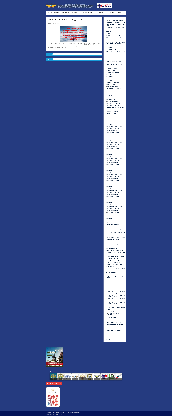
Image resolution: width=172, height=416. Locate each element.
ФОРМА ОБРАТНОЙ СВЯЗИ (112, 335)
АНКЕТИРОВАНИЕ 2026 (86, 12)
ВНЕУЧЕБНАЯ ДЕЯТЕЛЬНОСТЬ (113, 236)
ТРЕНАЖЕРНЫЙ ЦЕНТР (111, 286)
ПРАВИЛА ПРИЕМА (111, 84)
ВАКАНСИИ (119, 12)
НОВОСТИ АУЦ (109, 279)
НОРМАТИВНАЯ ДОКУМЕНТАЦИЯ (115, 126)
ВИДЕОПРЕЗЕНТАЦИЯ (111, 68)
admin (57, 23)
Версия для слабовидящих (55, 383)
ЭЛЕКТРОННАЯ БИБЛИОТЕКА (113, 262)
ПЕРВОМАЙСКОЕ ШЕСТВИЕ (113, 246)
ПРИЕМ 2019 (109, 95)
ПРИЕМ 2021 (109, 124)
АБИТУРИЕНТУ (65, 12)
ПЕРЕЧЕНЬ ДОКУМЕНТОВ (113, 90)
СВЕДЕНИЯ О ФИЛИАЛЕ (53, 12)
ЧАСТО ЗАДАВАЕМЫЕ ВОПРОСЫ (113, 330)
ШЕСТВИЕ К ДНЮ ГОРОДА (113, 239)
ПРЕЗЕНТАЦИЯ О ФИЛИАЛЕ (113, 103)
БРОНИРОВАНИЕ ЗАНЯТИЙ (113, 287)
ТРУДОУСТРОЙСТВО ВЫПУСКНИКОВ (114, 264)
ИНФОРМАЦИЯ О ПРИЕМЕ (113, 82)
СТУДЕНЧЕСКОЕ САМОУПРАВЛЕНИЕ (114, 250)
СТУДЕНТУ (74, 12)
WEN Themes (59, 414)
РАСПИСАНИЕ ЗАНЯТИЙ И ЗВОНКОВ (114, 324)
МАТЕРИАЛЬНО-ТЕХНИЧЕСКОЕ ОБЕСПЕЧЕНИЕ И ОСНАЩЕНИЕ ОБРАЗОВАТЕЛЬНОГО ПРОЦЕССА (115, 42)
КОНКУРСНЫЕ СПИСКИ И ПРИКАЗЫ (115, 92)
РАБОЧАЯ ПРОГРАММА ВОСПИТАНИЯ (116, 237)
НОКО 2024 (109, 222)
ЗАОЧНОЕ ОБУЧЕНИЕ (111, 226)
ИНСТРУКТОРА (111, 311)
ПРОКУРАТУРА (102, 12)
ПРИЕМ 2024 (109, 172)
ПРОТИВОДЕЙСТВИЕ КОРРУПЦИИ (114, 57)
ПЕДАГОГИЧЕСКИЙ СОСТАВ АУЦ (113, 284)
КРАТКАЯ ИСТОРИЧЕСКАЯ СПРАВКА (114, 20)
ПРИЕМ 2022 (109, 140)
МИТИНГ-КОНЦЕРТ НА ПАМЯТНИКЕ (115, 241)
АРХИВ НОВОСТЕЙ (110, 70)
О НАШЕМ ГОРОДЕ (110, 76)
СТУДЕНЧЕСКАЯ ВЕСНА (112, 248)
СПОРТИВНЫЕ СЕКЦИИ (111, 266)
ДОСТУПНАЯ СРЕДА (111, 49)
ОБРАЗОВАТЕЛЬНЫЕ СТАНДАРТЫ (114, 35)
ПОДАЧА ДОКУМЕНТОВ (112, 120)
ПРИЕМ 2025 (109, 188)
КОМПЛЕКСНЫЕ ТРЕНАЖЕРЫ (114, 290)
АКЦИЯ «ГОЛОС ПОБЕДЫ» (113, 244)
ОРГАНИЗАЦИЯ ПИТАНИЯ (112, 258)
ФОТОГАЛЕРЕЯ (109, 74)
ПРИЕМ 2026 (109, 204)
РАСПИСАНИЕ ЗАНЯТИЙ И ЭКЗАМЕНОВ (115, 256)
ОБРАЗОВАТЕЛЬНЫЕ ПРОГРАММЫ (115, 88)
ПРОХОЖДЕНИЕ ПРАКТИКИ (112, 260)
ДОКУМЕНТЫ (109, 31)
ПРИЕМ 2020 (109, 109)
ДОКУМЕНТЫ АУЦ (110, 281)
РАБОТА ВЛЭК (110, 138)
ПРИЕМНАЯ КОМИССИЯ (112, 86)
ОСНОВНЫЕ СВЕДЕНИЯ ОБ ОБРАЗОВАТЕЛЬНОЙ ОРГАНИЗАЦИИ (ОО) (115, 24)
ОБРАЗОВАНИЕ (109, 33)
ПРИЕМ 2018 (109, 80)
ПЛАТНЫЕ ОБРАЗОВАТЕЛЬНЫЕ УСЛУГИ (115, 59)
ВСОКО (108, 55)
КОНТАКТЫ (111, 12)
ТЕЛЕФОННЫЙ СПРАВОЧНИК (113, 72)
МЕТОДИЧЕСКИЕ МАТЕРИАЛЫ (113, 224)
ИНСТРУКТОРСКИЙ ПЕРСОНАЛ (114, 306)
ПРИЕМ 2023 (109, 156)
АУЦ (95, 12)
